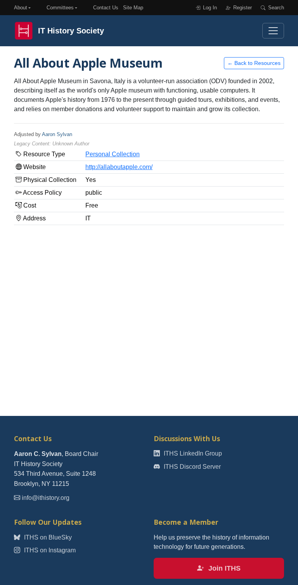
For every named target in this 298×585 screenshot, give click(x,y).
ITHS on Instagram (49, 550)
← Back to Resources (254, 63)
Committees (60, 7)
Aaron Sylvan (57, 134)
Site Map (133, 7)
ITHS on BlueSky (47, 537)
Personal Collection (112, 154)
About (20, 7)
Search (275, 7)
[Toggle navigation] (273, 30)
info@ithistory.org (45, 497)
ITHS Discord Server (191, 466)
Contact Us (105, 7)
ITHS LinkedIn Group (192, 453)
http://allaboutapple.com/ (118, 167)
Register (242, 7)
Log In (209, 7)
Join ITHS (223, 568)
